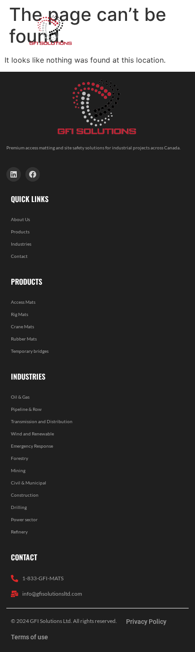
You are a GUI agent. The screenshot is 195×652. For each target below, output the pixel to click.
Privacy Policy (146, 621)
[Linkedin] (13, 174)
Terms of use (29, 637)
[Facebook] (32, 174)
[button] (146, 30)
